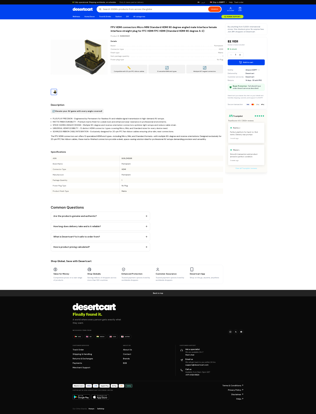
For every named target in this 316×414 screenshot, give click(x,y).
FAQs (239, 399)
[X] (236, 332)
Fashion (118, 17)
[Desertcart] (83, 9)
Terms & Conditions (232, 385)
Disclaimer (237, 394)
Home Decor (89, 17)
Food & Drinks (105, 17)
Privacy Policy (235, 390)
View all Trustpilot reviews (246, 168)
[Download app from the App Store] (100, 397)
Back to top (158, 293)
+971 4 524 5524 (192, 375)
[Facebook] (241, 332)
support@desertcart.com (196, 365)
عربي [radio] (203, 2)
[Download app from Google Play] (81, 397)
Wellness (76, 17)
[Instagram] (230, 332)
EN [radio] (199, 2)
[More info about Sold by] (259, 70)
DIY (127, 17)
